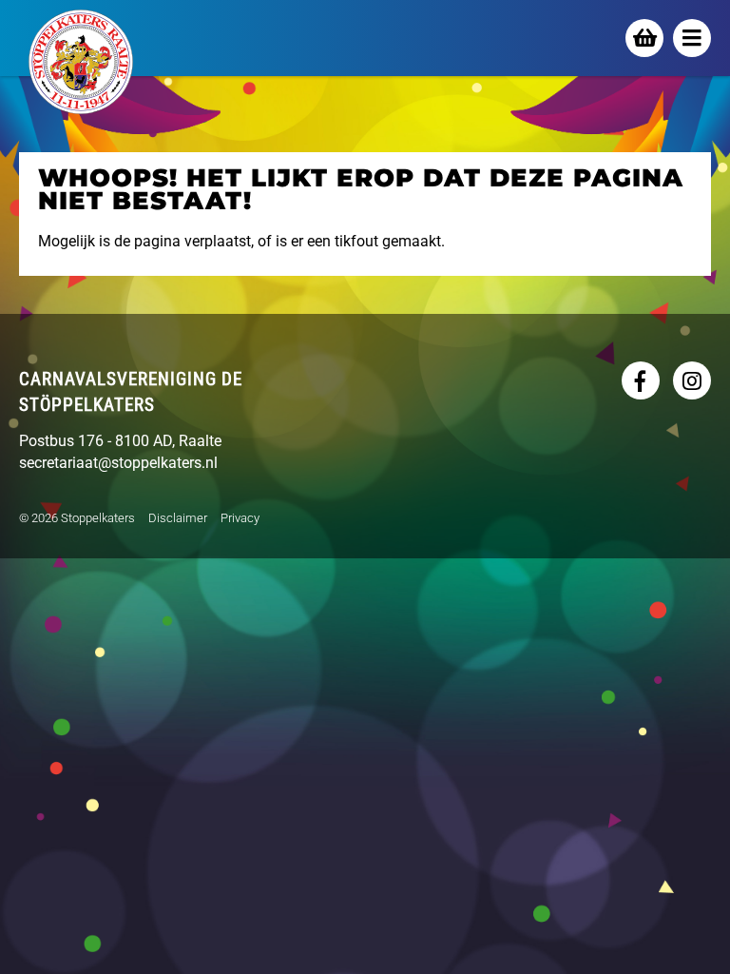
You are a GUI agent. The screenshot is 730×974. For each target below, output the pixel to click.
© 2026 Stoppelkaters (77, 518)
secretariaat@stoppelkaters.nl (118, 463)
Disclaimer (177, 518)
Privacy (240, 518)
